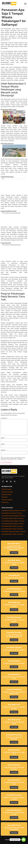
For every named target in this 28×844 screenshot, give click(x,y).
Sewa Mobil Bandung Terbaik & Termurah (13, 521)
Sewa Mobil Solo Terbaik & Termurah (12, 513)
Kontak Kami (5, 502)
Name (3, 437)
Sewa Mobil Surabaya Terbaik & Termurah (13, 515)
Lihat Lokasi (14, 552)
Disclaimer (4, 497)
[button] (23, 839)
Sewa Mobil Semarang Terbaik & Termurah (13, 510)
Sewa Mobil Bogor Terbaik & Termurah (12, 526)
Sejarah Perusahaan (7, 492)
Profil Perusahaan (7, 489)
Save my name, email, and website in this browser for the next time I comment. (13, 458)
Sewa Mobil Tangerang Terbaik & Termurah (13, 531)
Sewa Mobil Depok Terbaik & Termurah (12, 529)
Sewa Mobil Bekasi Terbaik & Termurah (12, 534)
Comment (4, 418)
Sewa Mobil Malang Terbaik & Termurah (13, 523)
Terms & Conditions (7, 499)
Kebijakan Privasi (6, 494)
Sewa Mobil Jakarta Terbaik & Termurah (12, 518)
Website (3, 450)
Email (3, 444)
